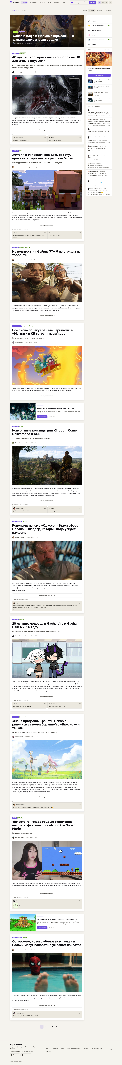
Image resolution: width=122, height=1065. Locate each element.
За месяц (99, 10)
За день (85, 10)
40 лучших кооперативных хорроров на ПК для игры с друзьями (46, 59)
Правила (85, 1050)
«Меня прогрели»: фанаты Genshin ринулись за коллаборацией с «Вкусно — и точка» (46, 724)
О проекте (48, 1050)
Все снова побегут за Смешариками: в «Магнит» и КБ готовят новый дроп (42, 332)
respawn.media (16, 1046)
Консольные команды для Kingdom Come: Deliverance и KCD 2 (45, 432)
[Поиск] (103, 2)
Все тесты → (107, 49)
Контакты (48, 1053)
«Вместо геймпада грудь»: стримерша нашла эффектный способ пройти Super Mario (43, 825)
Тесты (49, 2)
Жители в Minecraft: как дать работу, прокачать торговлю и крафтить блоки (42, 156)
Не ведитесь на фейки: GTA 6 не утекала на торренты (46, 253)
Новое (24, 10)
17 (38, 167)
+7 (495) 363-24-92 (27, 1053)
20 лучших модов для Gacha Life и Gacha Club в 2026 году (44, 625)
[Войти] (110, 2)
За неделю (91, 10)
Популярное (15, 10)
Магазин (56, 2)
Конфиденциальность (96, 1050)
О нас (63, 2)
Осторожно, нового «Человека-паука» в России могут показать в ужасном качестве (46, 943)
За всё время (107, 10)
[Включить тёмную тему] (106, 2)
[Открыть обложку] (47, 95)
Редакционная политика (73, 1050)
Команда (55, 1050)
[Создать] (99, 2)
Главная (24, 2)
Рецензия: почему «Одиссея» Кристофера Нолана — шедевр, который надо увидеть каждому (45, 529)
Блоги (62, 1050)
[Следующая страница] (56, 1027)
